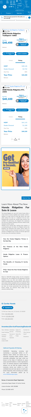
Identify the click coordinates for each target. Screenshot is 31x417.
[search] (13, 7)
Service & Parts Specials (12, 335)
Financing (19, 326)
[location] (17, 1)
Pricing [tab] (20, 60)
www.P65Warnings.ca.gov (10, 374)
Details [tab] (11, 60)
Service (13, 326)
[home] (10, 7)
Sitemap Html (19, 404)
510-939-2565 (9, 314)
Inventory (6, 326)
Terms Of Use (10, 404)
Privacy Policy (7, 404)
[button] (6, 31)
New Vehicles (5, 330)
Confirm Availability (22, 53)
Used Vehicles (5, 332)
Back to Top (26, 198)
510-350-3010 (9, 319)
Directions (26, 336)
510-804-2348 (10, 316)
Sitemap (15, 404)
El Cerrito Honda (3, 404)
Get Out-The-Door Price (10, 54)
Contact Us (8, 308)
